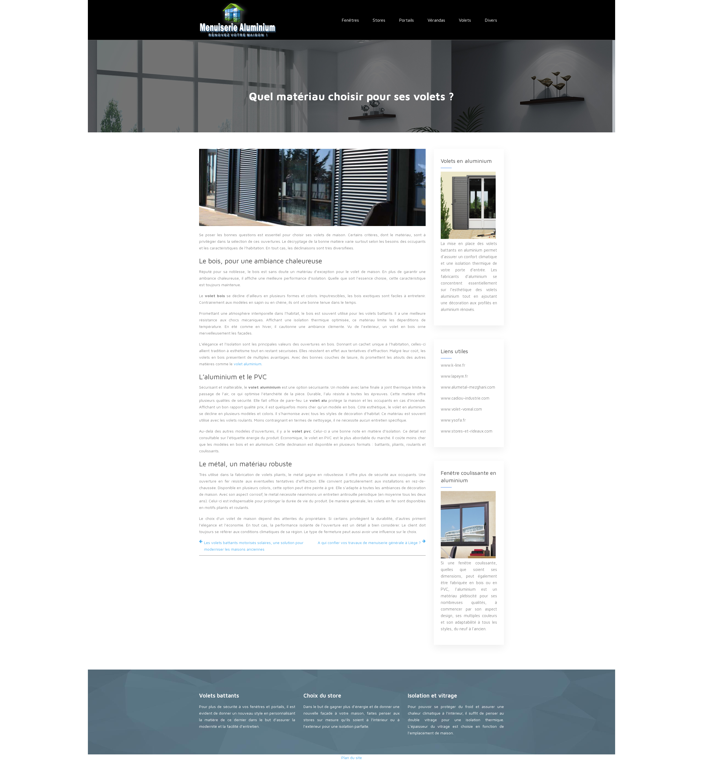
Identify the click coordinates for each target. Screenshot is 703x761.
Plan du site (351, 757)
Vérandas (436, 20)
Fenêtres (350, 20)
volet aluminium (247, 363)
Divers (491, 20)
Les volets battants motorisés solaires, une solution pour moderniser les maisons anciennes (253, 545)
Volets (465, 20)
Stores (379, 20)
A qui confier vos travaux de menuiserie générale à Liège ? (369, 542)
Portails (406, 20)
